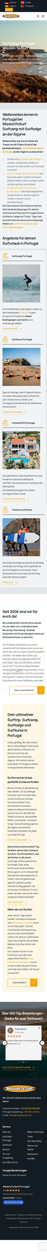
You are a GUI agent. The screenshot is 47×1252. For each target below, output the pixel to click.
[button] (8, 73)
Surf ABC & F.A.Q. (10, 1162)
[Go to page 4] (21, 1062)
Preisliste (8, 582)
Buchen (9, 9)
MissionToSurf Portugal (16, 1186)
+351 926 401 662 (31, 1111)
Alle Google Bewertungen (17, 1067)
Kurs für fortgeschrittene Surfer (22, 173)
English (28, 2)
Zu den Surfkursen (12, 412)
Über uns (7, 1132)
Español (13, 6)
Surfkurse (7, 1144)
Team (30, 1136)
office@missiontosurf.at (20, 1115)
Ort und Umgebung (8, 1156)
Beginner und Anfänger (30, 159)
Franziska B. (21, 1029)
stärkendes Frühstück (22, 922)
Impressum (32, 1154)
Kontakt (31, 1158)
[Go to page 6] (25, 1062)
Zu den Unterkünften (14, 499)
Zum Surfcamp (10, 328)
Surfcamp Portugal (7, 1138)
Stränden (24, 312)
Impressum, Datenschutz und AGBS (23, 1227)
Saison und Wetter (32, 1147)
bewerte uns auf (12, 1202)
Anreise (6, 1149)
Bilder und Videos (35, 1132)
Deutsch (13, 2)
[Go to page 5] (23, 1062)
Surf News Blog (34, 1141)
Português (29, 6)
